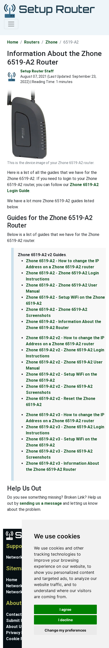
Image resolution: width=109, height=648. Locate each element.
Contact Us (17, 614)
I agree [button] (65, 609)
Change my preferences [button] (65, 630)
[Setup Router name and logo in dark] (49, 10)
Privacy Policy (19, 632)
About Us (15, 626)
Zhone (51, 42)
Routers (32, 42)
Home (12, 42)
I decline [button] (65, 620)
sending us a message (41, 503)
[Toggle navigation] (11, 24)
